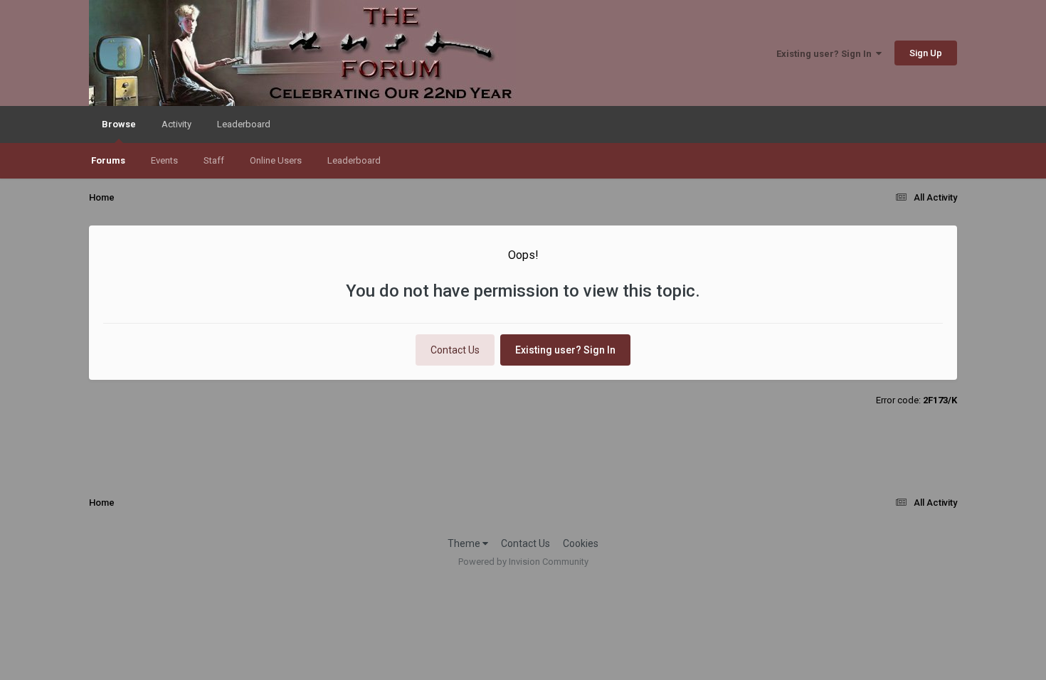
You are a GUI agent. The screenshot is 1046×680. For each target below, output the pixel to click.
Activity (176, 124)
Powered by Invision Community (523, 561)
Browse (119, 124)
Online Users (276, 160)
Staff (214, 160)
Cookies (580, 543)
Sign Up (925, 53)
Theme (465, 543)
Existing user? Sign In (826, 53)
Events (164, 160)
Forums (108, 160)
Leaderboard (354, 160)
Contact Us (455, 350)
